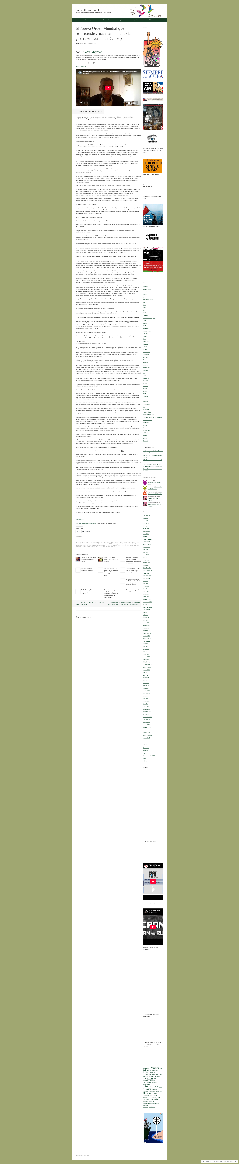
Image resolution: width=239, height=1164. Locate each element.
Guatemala (146, 354)
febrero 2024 (146, 594)
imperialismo (146, 1084)
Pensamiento (114, 542)
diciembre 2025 (147, 536)
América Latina (146, 1068)
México (145, 383)
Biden (161, 1068)
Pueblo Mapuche (147, 420)
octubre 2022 (146, 635)
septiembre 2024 (147, 575)
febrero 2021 (146, 685)
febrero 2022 (146, 656)
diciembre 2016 (147, 727)
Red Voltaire (122, 545)
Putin (158, 1097)
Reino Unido (129, 545)
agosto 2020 (146, 693)
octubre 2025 (146, 541)
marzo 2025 (146, 560)
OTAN (110, 545)
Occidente (99, 545)
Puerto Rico (146, 422)
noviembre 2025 (147, 539)
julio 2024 (145, 581)
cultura (145, 323)
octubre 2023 (146, 604)
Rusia (134, 545)
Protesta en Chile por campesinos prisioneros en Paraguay (111, 559)
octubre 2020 (146, 690)
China (137, 542)
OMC (103, 545)
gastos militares (121, 544)
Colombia (145, 315)
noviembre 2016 (147, 730)
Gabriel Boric (147, 1082)
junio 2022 (145, 646)
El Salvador (146, 341)
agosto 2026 (146, 515)
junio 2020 (145, 698)
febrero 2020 (146, 709)
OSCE (107, 545)
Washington (102, 546)
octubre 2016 (146, 732)
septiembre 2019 (147, 717)
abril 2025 (145, 557)
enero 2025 (146, 565)
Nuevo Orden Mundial (90, 545)
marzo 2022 (146, 654)
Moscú (136, 544)
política (154, 1097)
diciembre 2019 (147, 711)
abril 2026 (145, 526)
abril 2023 (145, 620)
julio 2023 (145, 612)
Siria (138, 545)
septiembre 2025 (147, 544)
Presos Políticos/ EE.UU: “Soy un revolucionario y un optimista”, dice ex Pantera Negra (133, 571)
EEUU (92, 542)
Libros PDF (110, 20)
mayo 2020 (146, 701)
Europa (115, 544)
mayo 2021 (146, 677)
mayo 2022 (146, 649)
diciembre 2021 (147, 662)
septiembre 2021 (147, 667)
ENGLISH (78, 66)
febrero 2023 (146, 625)
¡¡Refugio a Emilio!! (148, 299)
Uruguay (145, 438)
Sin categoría (146, 430)
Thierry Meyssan (91, 52)
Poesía (84, 20)
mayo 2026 (146, 523)
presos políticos (147, 412)
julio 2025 (145, 549)
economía (106, 544)
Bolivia (144, 302)
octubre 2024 (146, 573)
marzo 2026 (146, 528)
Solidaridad (146, 433)
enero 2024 (146, 596)
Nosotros (78, 20)
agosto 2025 (146, 547)
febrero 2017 (146, 724)
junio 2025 (145, 552)
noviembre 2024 (147, 570)
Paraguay (145, 401)
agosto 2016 (146, 737)
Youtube (108, 546)
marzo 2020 (146, 706)
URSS (97, 546)
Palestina (145, 396)
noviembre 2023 (147, 602)
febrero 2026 (146, 531)
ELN (154, 1078)
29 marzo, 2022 (92, 43)
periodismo (146, 409)
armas (125, 542)
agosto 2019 (146, 719)
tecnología (78, 546)
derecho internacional (81, 544)
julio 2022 (145, 643)
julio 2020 (145, 696)
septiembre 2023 (147, 607)
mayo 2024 (146, 586)
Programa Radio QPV (94, 20)
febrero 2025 (146, 562)
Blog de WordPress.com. (82, 1155)
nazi (161, 1091)
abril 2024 (145, 588)
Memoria (145, 386)
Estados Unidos (148, 1080)
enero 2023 (146, 628)
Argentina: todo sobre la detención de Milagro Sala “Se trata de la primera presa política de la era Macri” (111, 572)
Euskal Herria (146, 352)
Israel (144, 375)
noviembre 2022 (147, 633)
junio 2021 (145, 675)
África (144, 297)
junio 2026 (145, 520)
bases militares (131, 542)
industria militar (130, 544)
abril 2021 (145, 680)
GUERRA (96, 542)
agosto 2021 (146, 669)
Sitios (116, 20)
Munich (82, 545)
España (145, 346)
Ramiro (145, 425)
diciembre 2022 (147, 630)
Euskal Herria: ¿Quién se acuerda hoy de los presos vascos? (88, 591)
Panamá (145, 399)
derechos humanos (93, 544)
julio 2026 (145, 518)
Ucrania (93, 546)
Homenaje (145, 362)
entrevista (145, 344)
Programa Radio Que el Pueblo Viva (152, 417)
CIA (154, 1072)
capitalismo (155, 1070)
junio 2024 (145, 583)
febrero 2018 (146, 722)
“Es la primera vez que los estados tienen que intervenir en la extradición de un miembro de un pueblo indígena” (111, 593)
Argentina (145, 291)
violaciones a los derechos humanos (151, 1104)
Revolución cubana (148, 1099)
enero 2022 (146, 659)
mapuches (154, 1089)
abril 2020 (145, 703)
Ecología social (147, 331)
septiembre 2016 (147, 735)
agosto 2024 (146, 578)
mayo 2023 (146, 617)
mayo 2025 (146, 554)
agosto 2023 (146, 609)
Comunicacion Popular (149, 318)
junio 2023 (145, 615)
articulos (88, 542)
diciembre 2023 (147, 599)
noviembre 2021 (147, 664)
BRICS (144, 307)
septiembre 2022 (147, 638)
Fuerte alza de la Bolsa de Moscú (87, 523)
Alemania (145, 286)
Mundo (109, 542)
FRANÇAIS (83, 66)
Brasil (144, 304)
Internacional (102, 542)
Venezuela (145, 440)
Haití (144, 359)
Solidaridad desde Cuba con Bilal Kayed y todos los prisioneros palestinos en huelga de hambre (133, 582)
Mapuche (135, 20)
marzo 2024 (146, 591)
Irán (144, 372)
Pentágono (116, 545)
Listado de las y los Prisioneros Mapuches (87, 569)
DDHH (144, 325)
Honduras (145, 365)
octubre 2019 (146, 714)
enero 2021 (146, 688)
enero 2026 (146, 534)
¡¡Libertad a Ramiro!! (125, 20)
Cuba (144, 320)
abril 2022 (145, 651)
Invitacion (145, 370)
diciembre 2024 (147, 568)
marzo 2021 (146, 683)
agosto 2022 (146, 641)
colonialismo (155, 1074)
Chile (144, 310)
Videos (104, 20)
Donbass (100, 544)
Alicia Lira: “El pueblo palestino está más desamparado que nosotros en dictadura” (133, 560)
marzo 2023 (146, 622)
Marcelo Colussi (147, 1091)
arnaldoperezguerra (81, 43)
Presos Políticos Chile (145, 20)
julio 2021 (145, 672)
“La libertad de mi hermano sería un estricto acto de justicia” (88, 559)
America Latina (147, 289)
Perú (144, 406)
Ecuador (145, 336)
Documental (146, 328)
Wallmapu (145, 1107)
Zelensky (113, 546)
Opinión (145, 391)
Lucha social (146, 378)
